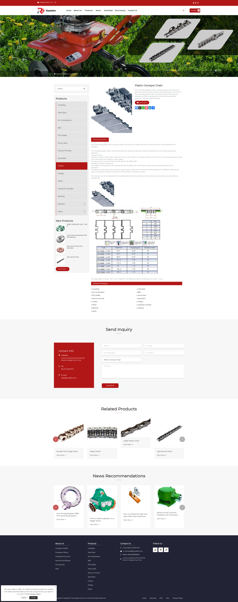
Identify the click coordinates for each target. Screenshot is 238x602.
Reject (24, 597)
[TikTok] (198, 3)
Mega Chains (162, 451)
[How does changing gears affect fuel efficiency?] (69, 500)
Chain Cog (60, 451)
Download (108, 10)
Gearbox (61, 204)
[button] (56, 439)
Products (88, 10)
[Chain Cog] (69, 433)
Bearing (61, 196)
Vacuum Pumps (64, 151)
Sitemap (153, 598)
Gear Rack (62, 113)
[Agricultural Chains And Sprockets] (60, 250)
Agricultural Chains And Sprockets (74, 247)
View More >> (61, 455)
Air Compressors (65, 120)
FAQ (56, 569)
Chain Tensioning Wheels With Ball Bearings (77, 236)
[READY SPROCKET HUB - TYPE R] (60, 228)
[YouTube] (193, 3)
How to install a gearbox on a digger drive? (169, 519)
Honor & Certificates (62, 560)
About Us (77, 10)
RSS (161, 598)
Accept (33, 597)
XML (167, 598)
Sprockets (62, 158)
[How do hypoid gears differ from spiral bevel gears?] (136, 497)
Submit (110, 386)
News (98, 10)
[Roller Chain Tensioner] (102, 433)
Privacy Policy (178, 598)
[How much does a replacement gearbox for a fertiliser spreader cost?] (102, 497)
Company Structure (62, 556)
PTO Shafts (62, 135)
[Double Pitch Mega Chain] (136, 433)
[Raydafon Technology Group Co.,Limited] (46, 10)
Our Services (60, 565)
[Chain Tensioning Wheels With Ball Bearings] (60, 239)
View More (62, 269)
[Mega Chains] (169, 433)
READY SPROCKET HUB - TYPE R (77, 225)
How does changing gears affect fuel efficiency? (67, 519)
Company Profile (61, 548)
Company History (61, 552)
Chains (74, 74)
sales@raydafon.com (46, 2)
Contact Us (132, 10)
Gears (60, 212)
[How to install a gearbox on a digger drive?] (169, 500)
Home (68, 10)
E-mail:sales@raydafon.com (133, 551)
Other (60, 181)
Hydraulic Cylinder (65, 189)
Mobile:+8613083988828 (130, 554)
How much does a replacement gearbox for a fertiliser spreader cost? (101, 514)
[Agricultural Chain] (60, 261)
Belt (59, 128)
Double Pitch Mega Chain (134, 451)
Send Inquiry (120, 10)
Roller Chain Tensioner (99, 451)
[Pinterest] (195, 3)
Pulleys (61, 173)
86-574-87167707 (67, 369)
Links (144, 598)
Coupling (61, 105)
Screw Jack (62, 143)
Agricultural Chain (73, 257)
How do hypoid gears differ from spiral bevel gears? (134, 514)
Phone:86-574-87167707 (131, 548)
